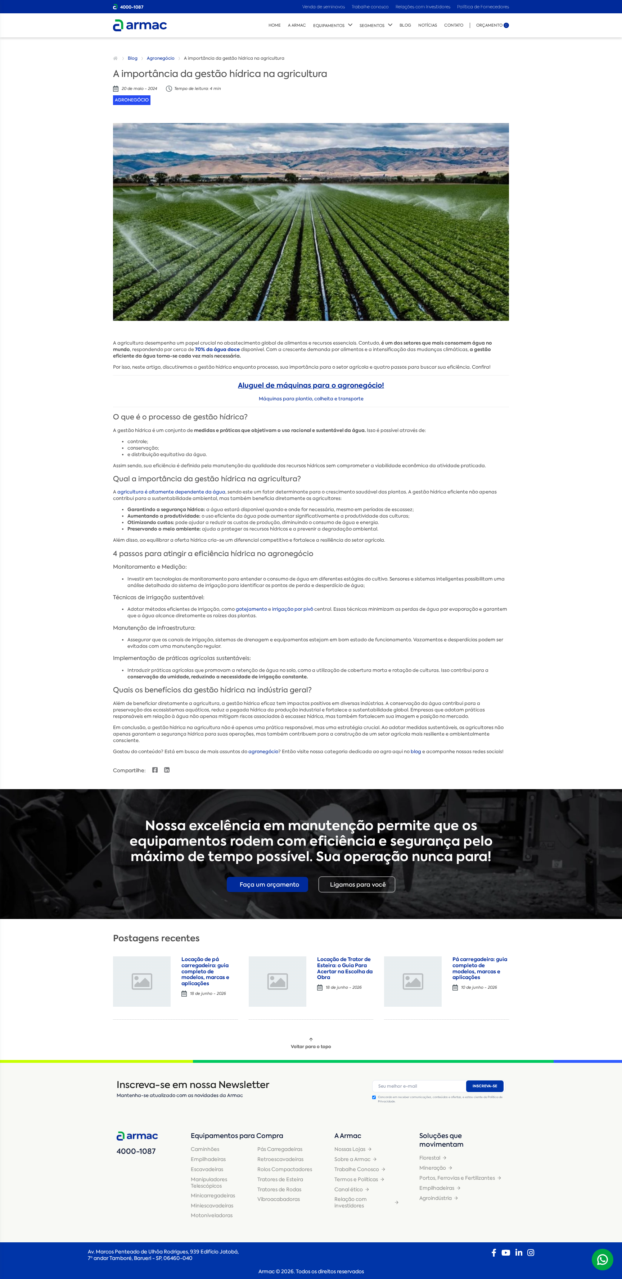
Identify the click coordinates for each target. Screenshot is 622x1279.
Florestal (429, 1158)
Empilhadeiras (208, 1159)
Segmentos (372, 25)
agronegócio (263, 751)
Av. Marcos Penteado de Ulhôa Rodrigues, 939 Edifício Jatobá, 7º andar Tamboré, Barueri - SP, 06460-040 (163, 1254)
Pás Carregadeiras (279, 1149)
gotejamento (251, 609)
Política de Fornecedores (483, 6)
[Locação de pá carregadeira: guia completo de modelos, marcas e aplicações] (142, 981)
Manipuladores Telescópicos (209, 1182)
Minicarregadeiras (213, 1195)
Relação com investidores (350, 1202)
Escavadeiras (207, 1169)
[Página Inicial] (116, 58)
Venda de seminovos (324, 6)
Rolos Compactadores (284, 1169)
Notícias (427, 25)
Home (275, 25)
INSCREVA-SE (485, 1086)
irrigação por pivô (292, 609)
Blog (405, 25)
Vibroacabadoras (278, 1199)
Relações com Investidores (423, 6)
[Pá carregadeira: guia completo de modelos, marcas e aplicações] (413, 981)
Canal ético (348, 1189)
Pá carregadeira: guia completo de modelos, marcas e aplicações (479, 968)
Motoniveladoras (212, 1215)
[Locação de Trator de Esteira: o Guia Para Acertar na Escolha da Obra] (277, 981)
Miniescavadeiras (212, 1205)
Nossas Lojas (349, 1149)
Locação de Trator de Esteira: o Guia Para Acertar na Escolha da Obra (345, 968)
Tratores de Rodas (279, 1189)
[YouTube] (505, 1253)
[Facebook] (493, 1253)
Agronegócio (161, 58)
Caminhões (205, 1149)
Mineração (432, 1168)
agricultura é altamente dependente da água (171, 492)
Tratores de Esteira (280, 1179)
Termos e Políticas (356, 1179)
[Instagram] (530, 1253)
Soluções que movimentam (441, 1140)
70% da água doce (217, 349)
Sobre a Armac (352, 1159)
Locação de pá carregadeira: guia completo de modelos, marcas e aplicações (205, 971)
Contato (453, 25)
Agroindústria (435, 1198)
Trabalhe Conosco (356, 1169)
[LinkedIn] (518, 1253)
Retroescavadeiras (280, 1159)
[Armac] (140, 25)
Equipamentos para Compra (237, 1136)
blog (416, 751)
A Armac (297, 25)
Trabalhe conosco (370, 6)
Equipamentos (328, 25)
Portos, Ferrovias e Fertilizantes (457, 1178)
